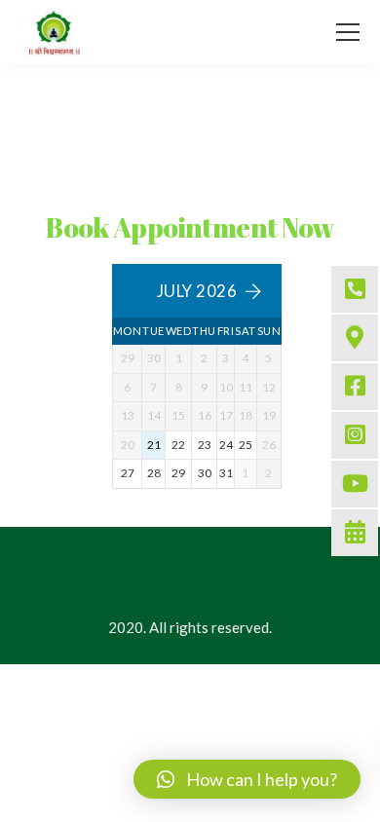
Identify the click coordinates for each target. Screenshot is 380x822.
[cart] (308, 32)
